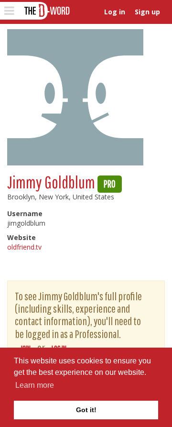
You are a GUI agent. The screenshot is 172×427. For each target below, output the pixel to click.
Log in (114, 11)
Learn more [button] (34, 385)
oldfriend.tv (24, 247)
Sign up (147, 11)
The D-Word (46, 11)
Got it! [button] (86, 410)
